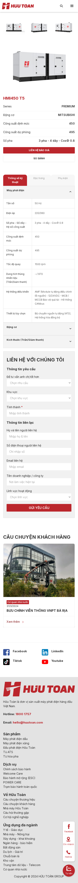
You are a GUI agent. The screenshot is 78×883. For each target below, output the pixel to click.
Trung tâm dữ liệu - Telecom (21, 865)
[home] (17, 6)
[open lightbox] (14, 27)
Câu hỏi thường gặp (16, 812)
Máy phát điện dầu (15, 738)
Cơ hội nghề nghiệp (16, 817)
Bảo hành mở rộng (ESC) (19, 778)
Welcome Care (13, 773)
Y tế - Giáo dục (13, 830)
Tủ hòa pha (10, 756)
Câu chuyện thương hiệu (19, 799)
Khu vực (12, 392)
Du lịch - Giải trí (13, 851)
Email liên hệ (15, 460)
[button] (72, 6)
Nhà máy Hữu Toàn (15, 808)
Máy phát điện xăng (16, 743)
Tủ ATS (8, 752)
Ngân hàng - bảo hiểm (17, 843)
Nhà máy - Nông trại (16, 834)
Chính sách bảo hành (17, 769)
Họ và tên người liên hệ (22, 430)
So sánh (39, 158)
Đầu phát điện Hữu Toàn (19, 747)
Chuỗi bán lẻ (11, 856)
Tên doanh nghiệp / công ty (25, 475)
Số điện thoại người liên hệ (24, 445)
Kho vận (8, 860)
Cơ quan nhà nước (15, 869)
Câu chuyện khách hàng (19, 804)
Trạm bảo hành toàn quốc (20, 786)
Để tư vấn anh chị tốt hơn (23, 376)
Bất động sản (11, 847)
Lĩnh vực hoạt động (19, 491)
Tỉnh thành (13, 407)
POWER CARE (12, 782)
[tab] (15, 180)
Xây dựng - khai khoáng (19, 838)
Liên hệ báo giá (39, 150)
